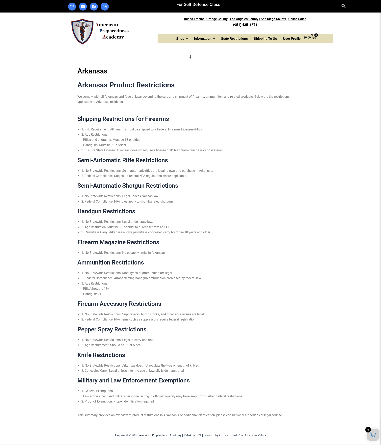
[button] (182, 38)
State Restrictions (234, 38)
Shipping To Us (265, 38)
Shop (180, 38)
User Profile (292, 38)
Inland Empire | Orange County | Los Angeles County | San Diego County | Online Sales (245, 19)
